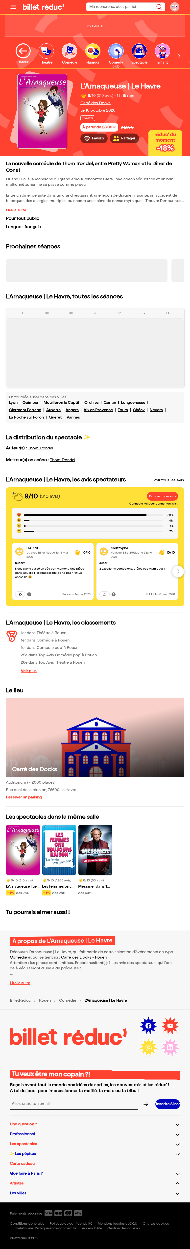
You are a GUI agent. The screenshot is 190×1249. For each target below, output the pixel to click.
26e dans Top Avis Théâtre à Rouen (53, 662)
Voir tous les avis (168, 480)
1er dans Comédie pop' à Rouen (49, 647)
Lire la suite (16, 210)
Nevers (156, 410)
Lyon (13, 402)
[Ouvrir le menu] (15, 6)
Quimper (31, 402)
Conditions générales (27, 1223)
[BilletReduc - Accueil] (43, 7)
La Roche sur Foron (26, 417)
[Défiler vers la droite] (179, 55)
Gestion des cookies (123, 1228)
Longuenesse (133, 402)
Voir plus (29, 671)
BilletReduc (20, 1001)
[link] (48, 548)
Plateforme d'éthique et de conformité (45, 1228)
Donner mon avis (162, 496)
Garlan (110, 402)
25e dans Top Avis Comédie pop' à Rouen (59, 655)
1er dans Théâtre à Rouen (43, 633)
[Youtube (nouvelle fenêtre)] (170, 1026)
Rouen (101, 957)
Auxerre (53, 410)
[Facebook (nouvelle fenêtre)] (148, 1026)
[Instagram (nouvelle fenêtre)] (148, 1047)
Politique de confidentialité (71, 1223)
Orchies (91, 402)
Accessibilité (92, 1228)
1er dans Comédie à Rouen (45, 640)
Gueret (55, 417)
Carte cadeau (22, 1163)
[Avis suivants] (178, 571)
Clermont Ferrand (25, 410)
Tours (123, 410)
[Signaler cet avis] (29, 594)
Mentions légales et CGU (117, 1223)
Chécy (139, 410)
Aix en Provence (98, 410)
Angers (72, 410)
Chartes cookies (156, 1223)
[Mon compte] (174, 6)
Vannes (73, 417)
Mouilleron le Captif (61, 402)
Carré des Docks (95, 103)
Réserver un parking (24, 797)
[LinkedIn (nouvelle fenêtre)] (170, 1047)
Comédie (18, 957)
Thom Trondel (40, 448)
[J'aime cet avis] (20, 594)
